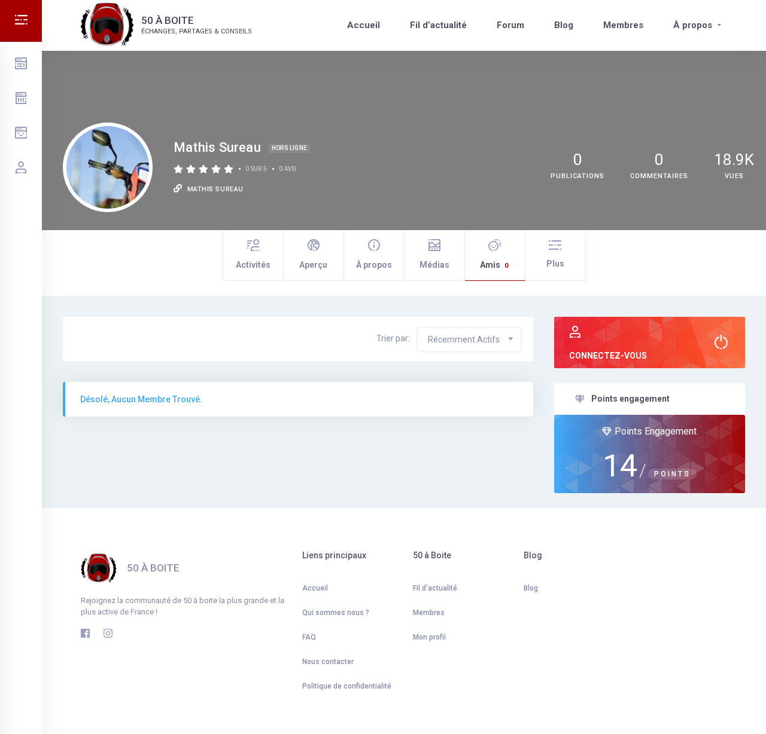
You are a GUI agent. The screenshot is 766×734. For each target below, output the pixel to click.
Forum (510, 25)
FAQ (309, 637)
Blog (563, 25)
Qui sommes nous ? (335, 612)
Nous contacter (328, 661)
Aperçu (313, 265)
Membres (623, 25)
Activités (253, 265)
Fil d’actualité (438, 25)
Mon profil (429, 637)
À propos (692, 25)
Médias (434, 265)
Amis (494, 265)
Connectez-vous (608, 355)
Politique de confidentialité (346, 686)
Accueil (363, 25)
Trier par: (393, 338)
